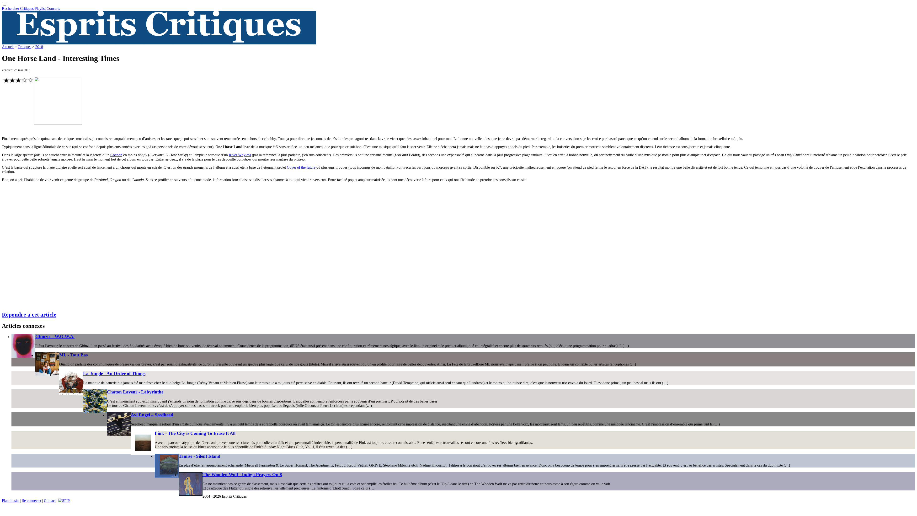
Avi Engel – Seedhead (152, 414)
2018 (39, 47)
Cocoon (116, 155)
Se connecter (31, 501)
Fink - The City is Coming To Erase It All (195, 433)
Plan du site (10, 501)
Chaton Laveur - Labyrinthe (135, 391)
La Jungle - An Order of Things (114, 373)
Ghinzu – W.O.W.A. (55, 336)
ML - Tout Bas (73, 354)
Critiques (27, 8)
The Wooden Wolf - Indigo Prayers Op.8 (242, 474)
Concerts (53, 8)
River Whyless (240, 155)
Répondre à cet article (29, 315)
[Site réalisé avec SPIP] (64, 501)
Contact (50, 501)
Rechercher (10, 8)
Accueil (8, 47)
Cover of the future (301, 167)
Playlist (40, 8)
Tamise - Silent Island (199, 456)
